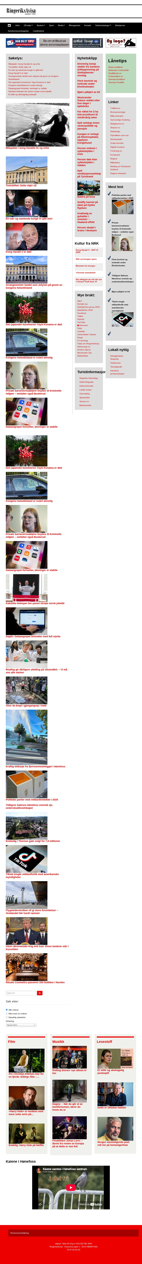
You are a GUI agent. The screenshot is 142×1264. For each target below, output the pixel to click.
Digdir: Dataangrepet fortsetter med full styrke (33, 636)
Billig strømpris (116, 116)
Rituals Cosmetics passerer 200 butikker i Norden (35, 982)
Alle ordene (14, 1010)
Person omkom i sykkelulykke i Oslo (87, 151)
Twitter (80, 316)
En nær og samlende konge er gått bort (29, 218)
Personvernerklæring (19, 1233)
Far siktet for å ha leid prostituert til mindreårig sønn (87, 114)
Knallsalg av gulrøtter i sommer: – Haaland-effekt (86, 218)
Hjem (79, 301)
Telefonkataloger (102, 25)
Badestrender (85, 405)
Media (60, 25)
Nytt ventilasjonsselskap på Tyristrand (89, 173)
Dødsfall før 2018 (85, 310)
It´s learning (82, 340)
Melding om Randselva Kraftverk (120, 168)
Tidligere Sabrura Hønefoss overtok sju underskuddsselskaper (29, 806)
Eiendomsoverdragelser (18, 31)
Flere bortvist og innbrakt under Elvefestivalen (87, 83)
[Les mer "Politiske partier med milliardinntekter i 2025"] (123, 207)
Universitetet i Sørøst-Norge (87, 336)
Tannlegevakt (116, 367)
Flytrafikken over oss (119, 135)
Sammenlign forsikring (120, 120)
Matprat (113, 159)
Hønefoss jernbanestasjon (117, 372)
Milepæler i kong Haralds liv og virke (27, 148)
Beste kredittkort (115, 67)
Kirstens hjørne (84, 350)
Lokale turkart (85, 390)
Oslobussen (115, 363)
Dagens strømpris (118, 173)
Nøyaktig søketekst (17, 1017)
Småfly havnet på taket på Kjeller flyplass (87, 205)
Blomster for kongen (85, 266)
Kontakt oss (82, 304)
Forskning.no (116, 151)
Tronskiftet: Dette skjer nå (21, 185)
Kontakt (87, 25)
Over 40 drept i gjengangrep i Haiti (26, 705)
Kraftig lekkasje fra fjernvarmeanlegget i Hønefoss (35, 766)
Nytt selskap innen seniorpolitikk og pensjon (88, 125)
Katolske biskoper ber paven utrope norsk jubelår (35, 603)
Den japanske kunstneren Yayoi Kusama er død (34, 324)
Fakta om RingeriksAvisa (88, 343)
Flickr (79, 328)
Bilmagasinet (74, 25)
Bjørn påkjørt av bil (88, 92)
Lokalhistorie (38, 31)
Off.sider (27, 25)
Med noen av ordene (18, 1013)
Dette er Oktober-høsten (111, 1107)
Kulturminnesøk (86, 386)
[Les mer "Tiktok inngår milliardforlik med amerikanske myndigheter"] (123, 319)
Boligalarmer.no (117, 124)
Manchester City (84, 353)
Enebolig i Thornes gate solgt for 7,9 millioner (33, 841)
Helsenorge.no (83, 347)
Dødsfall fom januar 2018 (88, 307)
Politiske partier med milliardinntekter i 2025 (32, 799)
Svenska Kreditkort (116, 79)
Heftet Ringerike (86, 382)
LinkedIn (81, 331)
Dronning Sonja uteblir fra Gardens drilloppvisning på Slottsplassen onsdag (88, 69)
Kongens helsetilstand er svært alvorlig (29, 357)
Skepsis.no (115, 127)
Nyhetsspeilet (116, 139)
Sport (51, 25)
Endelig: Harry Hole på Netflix (26, 1145)
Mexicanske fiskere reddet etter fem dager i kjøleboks (88, 102)
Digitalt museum (117, 147)
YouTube (81, 322)
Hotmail (80, 319)
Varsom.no (84, 401)
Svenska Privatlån (116, 82)
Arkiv (17, 25)
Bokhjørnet (120, 25)
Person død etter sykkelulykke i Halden (87, 162)
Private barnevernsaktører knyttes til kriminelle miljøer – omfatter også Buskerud (33, 392)
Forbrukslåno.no (115, 76)
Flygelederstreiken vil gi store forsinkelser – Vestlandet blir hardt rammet (32, 912)
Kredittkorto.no (114, 73)
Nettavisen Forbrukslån (118, 70)
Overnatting (84, 394)
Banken (40, 25)
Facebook (81, 313)
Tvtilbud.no (115, 108)
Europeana (115, 155)
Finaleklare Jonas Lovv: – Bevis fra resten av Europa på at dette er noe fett (68, 1143)
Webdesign (115, 131)
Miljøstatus (115, 162)
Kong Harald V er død (18, 251)
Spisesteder (84, 397)
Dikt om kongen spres (86, 259)
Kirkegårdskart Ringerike (116, 357)
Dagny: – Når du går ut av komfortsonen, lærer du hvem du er (67, 1107)
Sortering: (10, 1021)
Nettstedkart (82, 356)
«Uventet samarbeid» (86, 272)
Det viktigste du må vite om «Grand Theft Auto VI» (89, 280)
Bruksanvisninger (117, 112)
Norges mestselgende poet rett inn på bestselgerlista (113, 1143)
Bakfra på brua (86, 196)
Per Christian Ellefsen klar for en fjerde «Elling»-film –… (26, 1075)
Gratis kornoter (117, 143)
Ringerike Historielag (88, 378)
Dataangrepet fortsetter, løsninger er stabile (32, 426)
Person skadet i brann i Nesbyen (87, 229)
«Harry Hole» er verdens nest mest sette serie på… (26, 1113)
